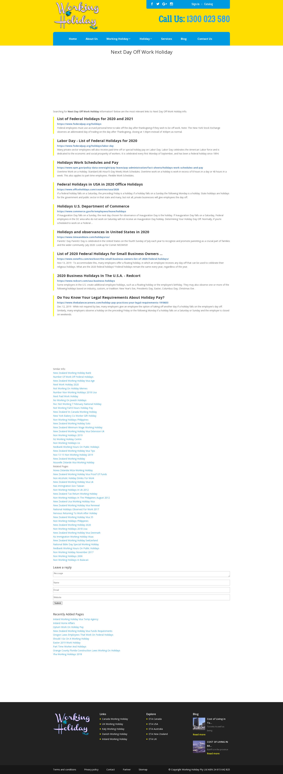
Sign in (195, 4)
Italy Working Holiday (113, 728)
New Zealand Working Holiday (69, 458)
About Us (92, 39)
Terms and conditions (64, 769)
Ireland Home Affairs (64, 623)
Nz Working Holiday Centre (67, 439)
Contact (110, 769)
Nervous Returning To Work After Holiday (75, 513)
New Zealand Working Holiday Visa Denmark (76, 532)
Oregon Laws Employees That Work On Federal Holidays (83, 634)
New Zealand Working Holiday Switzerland (75, 540)
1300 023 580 (208, 19)
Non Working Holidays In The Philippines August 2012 (81, 497)
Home (73, 39)
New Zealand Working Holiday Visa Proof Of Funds (80, 474)
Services (166, 39)
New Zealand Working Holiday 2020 (72, 524)
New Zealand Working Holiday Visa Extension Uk (78, 431)
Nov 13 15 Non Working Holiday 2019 (73, 454)
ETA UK (153, 739)
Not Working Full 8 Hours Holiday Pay (73, 407)
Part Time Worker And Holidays (69, 646)
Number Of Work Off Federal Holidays (73, 376)
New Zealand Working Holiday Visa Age (74, 380)
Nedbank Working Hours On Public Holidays (76, 446)
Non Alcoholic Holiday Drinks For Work (73, 478)
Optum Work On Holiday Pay (68, 627)
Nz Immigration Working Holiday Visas (73, 536)
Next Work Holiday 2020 (66, 384)
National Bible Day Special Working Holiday (76, 544)
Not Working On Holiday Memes (70, 388)
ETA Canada (155, 718)
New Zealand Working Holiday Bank (72, 372)
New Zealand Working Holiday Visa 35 (73, 517)
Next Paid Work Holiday (65, 396)
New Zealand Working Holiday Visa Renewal (76, 505)
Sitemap (143, 769)
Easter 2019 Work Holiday (66, 642)
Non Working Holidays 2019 (68, 435)
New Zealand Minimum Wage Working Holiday (77, 427)
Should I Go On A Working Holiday (71, 638)
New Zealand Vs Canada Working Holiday (75, 411)
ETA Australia (156, 728)
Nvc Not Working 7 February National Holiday (77, 404)
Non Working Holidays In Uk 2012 (71, 489)
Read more (199, 734)
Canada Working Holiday (115, 718)
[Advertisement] (141, 83)
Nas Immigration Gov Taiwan (68, 485)
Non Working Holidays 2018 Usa (70, 528)
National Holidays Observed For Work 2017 (76, 509)
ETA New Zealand (158, 734)
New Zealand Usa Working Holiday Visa (74, 501)
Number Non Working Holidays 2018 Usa (75, 392)
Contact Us (205, 39)
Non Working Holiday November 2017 (73, 552)
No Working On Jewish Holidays (69, 400)
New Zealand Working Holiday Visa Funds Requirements (82, 630)
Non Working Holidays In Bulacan (70, 559)
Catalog (208, 4)
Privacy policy (91, 769)
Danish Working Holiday (114, 734)
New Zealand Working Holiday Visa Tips (74, 450)
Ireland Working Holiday (114, 739)
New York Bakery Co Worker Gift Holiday (74, 415)
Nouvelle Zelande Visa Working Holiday (73, 462)
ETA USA (153, 724)
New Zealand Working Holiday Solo (71, 423)
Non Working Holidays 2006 (68, 556)
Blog (184, 39)
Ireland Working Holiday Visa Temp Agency (75, 619)
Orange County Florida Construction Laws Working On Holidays (86, 650)
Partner (127, 769)
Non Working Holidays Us (66, 442)
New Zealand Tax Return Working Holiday (75, 493)
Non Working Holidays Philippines (70, 419)
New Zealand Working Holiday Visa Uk (73, 481)
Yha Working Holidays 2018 (67, 654)
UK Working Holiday (112, 724)
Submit (57, 603)
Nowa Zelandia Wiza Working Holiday (73, 470)
